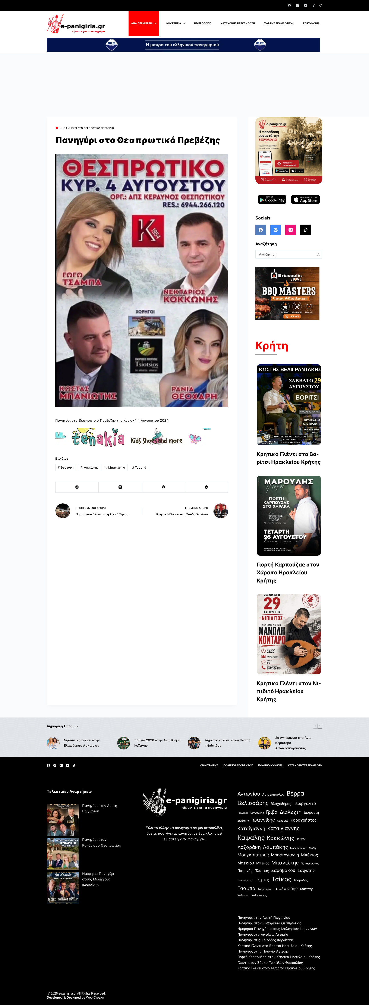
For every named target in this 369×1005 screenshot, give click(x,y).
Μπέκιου (245, 863)
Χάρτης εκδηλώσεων (279, 23)
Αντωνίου (248, 794)
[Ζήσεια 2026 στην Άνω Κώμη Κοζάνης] (123, 743)
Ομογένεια (173, 23)
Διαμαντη (311, 812)
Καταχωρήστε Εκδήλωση (238, 23)
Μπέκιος (309, 854)
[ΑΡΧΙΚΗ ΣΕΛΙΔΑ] (57, 128)
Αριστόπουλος (273, 794)
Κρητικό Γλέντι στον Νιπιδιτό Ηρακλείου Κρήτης (289, 691)
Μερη (312, 848)
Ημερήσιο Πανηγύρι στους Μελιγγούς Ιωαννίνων (98, 879)
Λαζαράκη (249, 847)
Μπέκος (262, 863)
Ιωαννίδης (263, 820)
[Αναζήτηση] (320, 5)
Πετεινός (244, 870)
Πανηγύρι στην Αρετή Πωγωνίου (263, 917)
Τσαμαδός (301, 880)
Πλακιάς (262, 870)
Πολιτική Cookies (270, 765)
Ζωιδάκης (243, 820)
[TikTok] (313, 5)
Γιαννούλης (257, 812)
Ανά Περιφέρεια (142, 23)
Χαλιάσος (243, 895)
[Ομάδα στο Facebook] (275, 230)
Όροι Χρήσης (209, 765)
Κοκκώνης (89, 467)
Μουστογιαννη (285, 855)
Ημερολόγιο (202, 23)
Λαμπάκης (275, 847)
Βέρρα (295, 793)
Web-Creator (95, 997)
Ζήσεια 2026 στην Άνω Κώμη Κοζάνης (157, 743)
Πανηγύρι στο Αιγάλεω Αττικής (262, 934)
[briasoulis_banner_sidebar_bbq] (287, 293)
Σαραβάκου (283, 870)
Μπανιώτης (115, 467)
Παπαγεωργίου (310, 863)
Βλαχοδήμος (281, 804)
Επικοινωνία (311, 23)
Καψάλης (251, 837)
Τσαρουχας (264, 889)
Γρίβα (272, 812)
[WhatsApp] (206, 487)
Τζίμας (261, 879)
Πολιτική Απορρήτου (238, 765)
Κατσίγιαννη (251, 828)
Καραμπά (282, 820)
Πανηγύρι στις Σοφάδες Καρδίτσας (265, 940)
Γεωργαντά (304, 803)
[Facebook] (289, 5)
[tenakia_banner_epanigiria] (133, 438)
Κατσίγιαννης (283, 828)
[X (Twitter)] (120, 487)
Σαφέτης (306, 870)
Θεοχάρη (65, 467)
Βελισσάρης (253, 803)
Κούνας (301, 839)
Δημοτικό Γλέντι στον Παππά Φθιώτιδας (228, 743)
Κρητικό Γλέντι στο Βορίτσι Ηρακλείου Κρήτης (289, 458)
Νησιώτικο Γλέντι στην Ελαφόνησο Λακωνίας (82, 743)
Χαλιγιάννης (259, 895)
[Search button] (318, 254)
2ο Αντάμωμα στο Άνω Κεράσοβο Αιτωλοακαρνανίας (293, 743)
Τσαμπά (139, 467)
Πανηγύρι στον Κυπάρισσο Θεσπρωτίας (269, 923)
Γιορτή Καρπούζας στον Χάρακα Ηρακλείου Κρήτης (288, 572)
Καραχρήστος (303, 820)
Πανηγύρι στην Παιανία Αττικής (263, 951)
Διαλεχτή (291, 812)
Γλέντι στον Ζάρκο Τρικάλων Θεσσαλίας (270, 962)
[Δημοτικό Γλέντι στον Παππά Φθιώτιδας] (194, 743)
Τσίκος (281, 879)
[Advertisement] (184, 85)
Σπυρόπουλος (244, 880)
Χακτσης (306, 889)
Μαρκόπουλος (298, 848)
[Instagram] (297, 5)
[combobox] (285, 254)
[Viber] (163, 487)
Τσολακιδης (286, 888)
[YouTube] (305, 5)
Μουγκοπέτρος (253, 854)
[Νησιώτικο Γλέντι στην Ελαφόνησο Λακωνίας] (53, 743)
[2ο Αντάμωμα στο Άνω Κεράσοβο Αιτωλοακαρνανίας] (264, 743)
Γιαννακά (242, 812)
